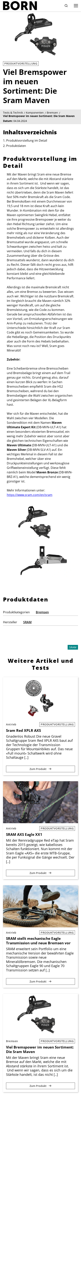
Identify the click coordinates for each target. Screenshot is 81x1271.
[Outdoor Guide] (20, 5)
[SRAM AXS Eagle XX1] (40, 802)
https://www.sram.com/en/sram (29, 495)
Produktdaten (16, 146)
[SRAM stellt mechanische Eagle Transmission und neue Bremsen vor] (40, 906)
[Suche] (66, 5)
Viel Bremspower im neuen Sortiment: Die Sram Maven (40, 1049)
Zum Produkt (38, 769)
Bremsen (42, 612)
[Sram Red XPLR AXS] (40, 698)
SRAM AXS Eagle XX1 (24, 834)
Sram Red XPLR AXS (23, 730)
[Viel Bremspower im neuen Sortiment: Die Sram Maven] (40, 1015)
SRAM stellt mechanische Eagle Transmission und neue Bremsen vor (38, 940)
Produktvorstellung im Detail (26, 140)
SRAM (27, 622)
